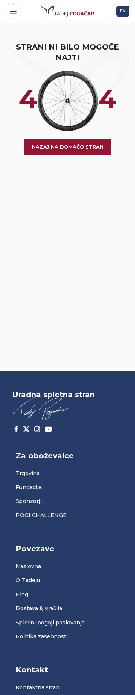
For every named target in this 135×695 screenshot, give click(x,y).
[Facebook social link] (16, 429)
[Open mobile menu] (13, 11)
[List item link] (67, 473)
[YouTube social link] (48, 429)
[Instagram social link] (37, 429)
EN (123, 11)
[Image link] (41, 407)
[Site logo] (68, 11)
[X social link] (26, 429)
